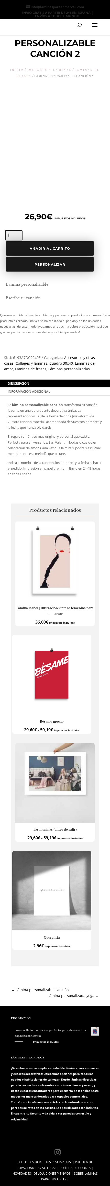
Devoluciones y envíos (52, 1173)
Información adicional (29, 391)
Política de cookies (75, 1168)
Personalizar (50, 264)
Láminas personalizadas (69, 368)
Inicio (17, 70)
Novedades (22, 1173)
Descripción (18, 383)
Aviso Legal (47, 1168)
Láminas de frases (30, 368)
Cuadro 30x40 (61, 363)
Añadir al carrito (50, 248)
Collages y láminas (49, 70)
